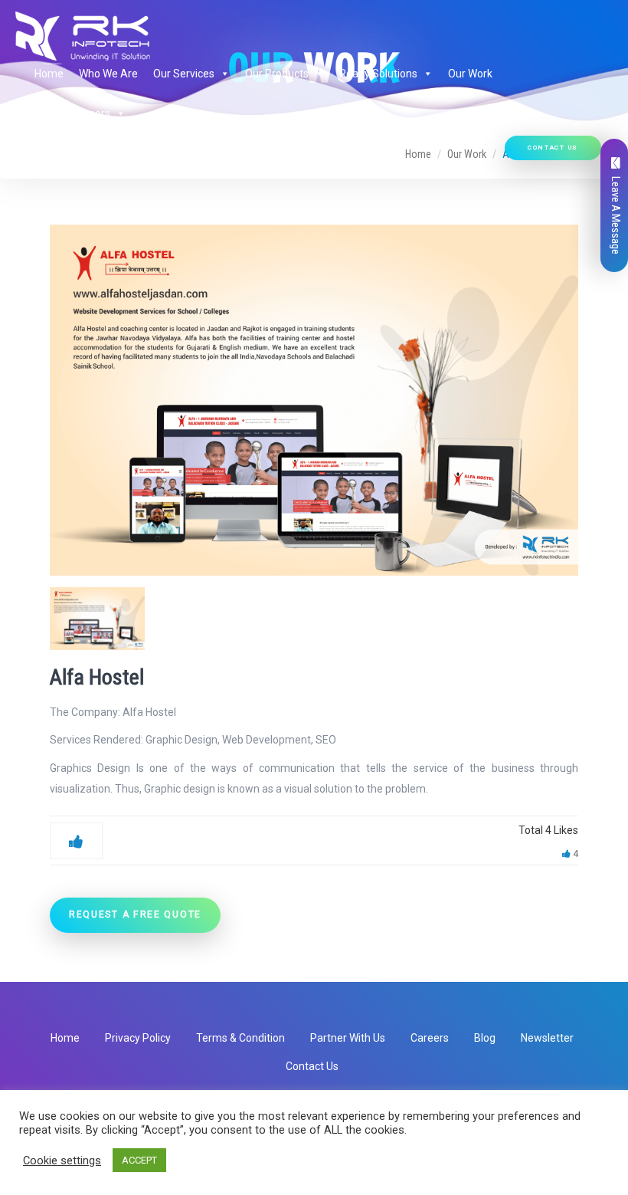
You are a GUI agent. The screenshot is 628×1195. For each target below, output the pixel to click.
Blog (485, 1038)
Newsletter (547, 1038)
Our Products (277, 73)
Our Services (183, 73)
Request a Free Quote (135, 914)
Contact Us (553, 147)
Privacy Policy (138, 1038)
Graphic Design (182, 740)
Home (49, 73)
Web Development (266, 740)
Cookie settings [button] (62, 1160)
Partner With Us (347, 1038)
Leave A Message (616, 215)
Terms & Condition (240, 1038)
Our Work (470, 73)
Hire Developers (72, 113)
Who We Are (108, 73)
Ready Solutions (378, 73)
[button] (222, 73)
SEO (326, 740)
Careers (429, 1038)
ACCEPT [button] (139, 1160)
